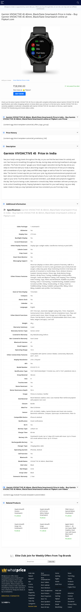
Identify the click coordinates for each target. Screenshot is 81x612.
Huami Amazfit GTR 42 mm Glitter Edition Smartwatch (45, 512)
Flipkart (30, 576)
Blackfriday (58, 607)
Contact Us (14, 596)
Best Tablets (45, 582)
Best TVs (44, 599)
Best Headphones (46, 590)
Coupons (58, 593)
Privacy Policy (72, 604)
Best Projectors (46, 596)
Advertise (5, 596)
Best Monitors (45, 588)
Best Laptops (45, 585)
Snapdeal (31, 598)
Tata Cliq (31, 601)
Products (70, 581)
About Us (71, 599)
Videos (70, 579)
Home (57, 573)
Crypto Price (72, 587)
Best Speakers (45, 602)
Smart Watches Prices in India (21, 80)
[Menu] (2, 2)
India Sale (31, 573)
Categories (31, 604)
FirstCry (30, 587)
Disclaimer (71, 601)
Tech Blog (71, 576)
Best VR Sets (45, 607)
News (69, 573)
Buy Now (19, 94)
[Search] (78, 2)
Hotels (57, 581)
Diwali (57, 604)
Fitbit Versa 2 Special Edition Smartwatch (70, 511)
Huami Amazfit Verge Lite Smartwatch (19, 526)
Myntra (30, 590)
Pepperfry (31, 592)
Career (70, 607)
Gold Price (58, 584)
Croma (30, 584)
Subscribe (51, 561)
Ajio (29, 581)
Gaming (57, 576)
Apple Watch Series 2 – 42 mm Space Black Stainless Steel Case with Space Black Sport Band (70, 530)
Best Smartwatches (45, 578)
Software (71, 584)
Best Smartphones (45, 574)
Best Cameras (45, 604)
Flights (57, 579)
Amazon (31, 579)
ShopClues (31, 595)
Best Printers (45, 593)
